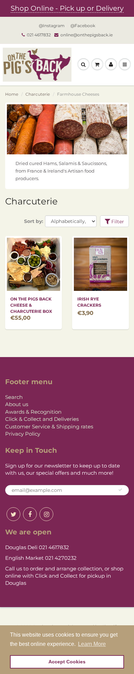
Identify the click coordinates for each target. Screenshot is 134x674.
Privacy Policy (22, 433)
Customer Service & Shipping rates (49, 426)
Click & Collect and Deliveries (42, 419)
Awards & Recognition (33, 412)
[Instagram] (46, 514)
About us (16, 404)
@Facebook (82, 25)
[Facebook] (30, 514)
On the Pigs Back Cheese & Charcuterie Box (31, 305)
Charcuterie (37, 94)
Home (11, 94)
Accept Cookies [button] (67, 661)
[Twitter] (13, 514)
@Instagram (52, 25)
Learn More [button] (92, 644)
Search (14, 397)
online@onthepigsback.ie (86, 34)
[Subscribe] (120, 489)
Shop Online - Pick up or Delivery (67, 8)
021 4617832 (39, 34)
